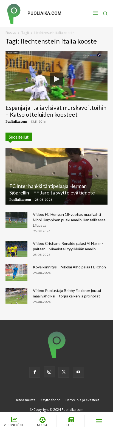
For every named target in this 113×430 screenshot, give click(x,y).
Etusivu (10, 32)
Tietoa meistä (24, 400)
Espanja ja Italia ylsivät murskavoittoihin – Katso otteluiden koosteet (55, 111)
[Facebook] (34, 372)
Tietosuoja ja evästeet (82, 400)
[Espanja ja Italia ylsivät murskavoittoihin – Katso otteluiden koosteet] (56, 76)
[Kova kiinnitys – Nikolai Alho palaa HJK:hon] (16, 272)
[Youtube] (78, 372)
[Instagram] (49, 371)
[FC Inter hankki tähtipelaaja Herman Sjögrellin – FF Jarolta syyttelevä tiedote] (56, 176)
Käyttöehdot (50, 400)
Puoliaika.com (16, 122)
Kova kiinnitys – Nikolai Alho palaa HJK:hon (69, 267)
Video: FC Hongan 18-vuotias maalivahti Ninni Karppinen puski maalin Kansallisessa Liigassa (69, 220)
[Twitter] (63, 372)
